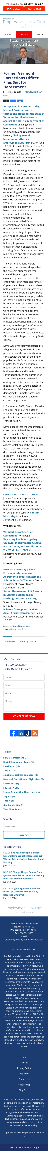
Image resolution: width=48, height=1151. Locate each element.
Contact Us (24, 1079)
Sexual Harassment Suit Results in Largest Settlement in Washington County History (22, 595)
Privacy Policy (24, 1068)
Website (24, 1062)
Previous (10, 641)
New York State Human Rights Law (23, 779)
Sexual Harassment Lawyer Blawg (24, 23)
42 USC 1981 (11, 783)
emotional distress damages (20, 774)
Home (8, 34)
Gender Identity (13, 805)
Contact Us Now (24, 716)
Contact (24, 34)
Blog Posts (24, 1090)
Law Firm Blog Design (24, 1147)
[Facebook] (13, 733)
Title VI (8, 800)
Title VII (9, 770)
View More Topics (12, 809)
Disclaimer (24, 1073)
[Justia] (27, 733)
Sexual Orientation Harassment (21, 792)
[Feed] (34, 733)
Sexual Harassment (21, 626)
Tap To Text (34, 8)
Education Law (12, 787)
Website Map (24, 1084)
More (40, 34)
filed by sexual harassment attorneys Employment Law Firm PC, (19, 139)
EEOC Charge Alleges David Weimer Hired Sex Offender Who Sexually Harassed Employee (21, 891)
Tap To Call (13, 8)
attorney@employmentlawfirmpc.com (24, 939)
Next (33, 641)
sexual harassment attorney (20, 494)
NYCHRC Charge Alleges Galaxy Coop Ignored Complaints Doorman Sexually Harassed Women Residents (23, 875)
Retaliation (11, 766)
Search (24, 834)
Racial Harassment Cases (18, 762)
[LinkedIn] (20, 733)
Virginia (9, 796)
